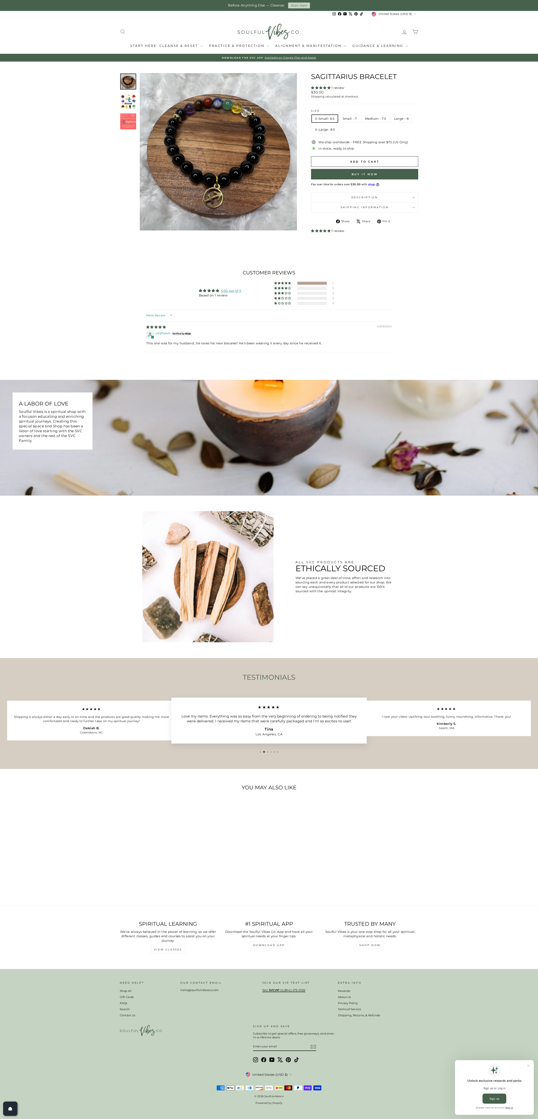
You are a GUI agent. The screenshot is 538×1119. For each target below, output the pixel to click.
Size (315, 110)
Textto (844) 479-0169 (283, 990)
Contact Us (127, 1015)
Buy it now (365, 174)
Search (125, 1009)
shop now (370, 945)
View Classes (168, 949)
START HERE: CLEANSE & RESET (164, 46)
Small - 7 (350, 119)
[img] (156, 327)
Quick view (155, 867)
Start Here (299, 5)
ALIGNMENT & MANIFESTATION (309, 46)
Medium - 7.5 (375, 119)
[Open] (10, 1109)
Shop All (126, 991)
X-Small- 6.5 (325, 119)
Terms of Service (349, 1009)
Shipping (317, 96)
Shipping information (365, 207)
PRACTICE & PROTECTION (237, 46)
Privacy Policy (348, 1003)
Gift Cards (127, 997)
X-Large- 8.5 (325, 130)
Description (364, 197)
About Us (344, 997)
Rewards (344, 991)
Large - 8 (401, 119)
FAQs (123, 1003)
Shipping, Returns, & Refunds (359, 1015)
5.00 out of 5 (231, 291)
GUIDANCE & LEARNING (378, 46)
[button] (321, 88)
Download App (269, 945)
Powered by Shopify (269, 1103)
